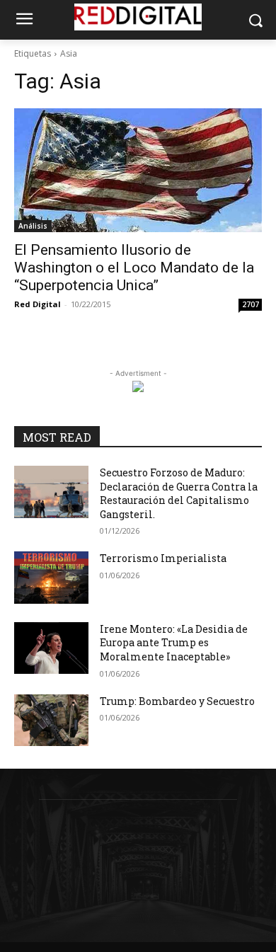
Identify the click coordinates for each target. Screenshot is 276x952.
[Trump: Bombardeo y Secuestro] (51, 720)
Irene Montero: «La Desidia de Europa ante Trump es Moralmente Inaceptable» (174, 642)
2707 (250, 304)
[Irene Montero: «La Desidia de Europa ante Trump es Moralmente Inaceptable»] (51, 648)
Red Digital (37, 304)
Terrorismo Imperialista (163, 558)
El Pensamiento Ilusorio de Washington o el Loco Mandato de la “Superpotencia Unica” (134, 267)
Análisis (32, 226)
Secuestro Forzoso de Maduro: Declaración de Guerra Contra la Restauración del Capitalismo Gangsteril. (179, 493)
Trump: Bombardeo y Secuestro (177, 701)
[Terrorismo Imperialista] (51, 577)
